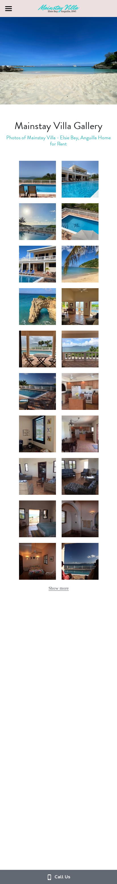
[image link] (58, 8)
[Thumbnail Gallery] (37, 179)
